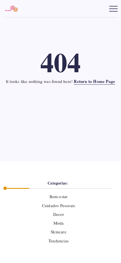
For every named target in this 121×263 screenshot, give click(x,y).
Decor (58, 214)
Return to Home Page (94, 81)
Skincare (58, 231)
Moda (58, 223)
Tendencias (58, 241)
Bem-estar (59, 196)
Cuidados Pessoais (58, 205)
